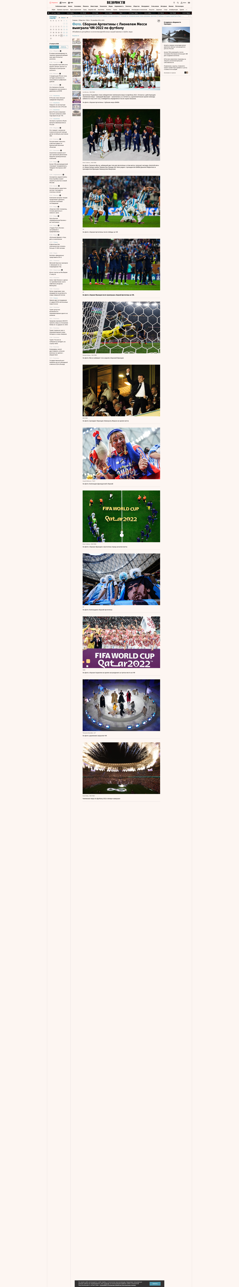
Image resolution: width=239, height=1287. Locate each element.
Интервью (164, 6)
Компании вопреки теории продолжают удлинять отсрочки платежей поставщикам (58, 200)
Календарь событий (53, 17)
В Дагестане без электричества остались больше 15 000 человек (57, 246)
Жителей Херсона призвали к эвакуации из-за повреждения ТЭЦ (58, 265)
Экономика (77, 6)
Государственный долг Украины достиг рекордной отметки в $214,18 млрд (58, 362)
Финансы (86, 6)
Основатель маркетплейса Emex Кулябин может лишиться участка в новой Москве (58, 179)
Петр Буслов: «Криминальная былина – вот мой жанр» (58, 220)
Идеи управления (75, 9)
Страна (115, 9)
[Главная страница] (116, 2)
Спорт (165, 9)
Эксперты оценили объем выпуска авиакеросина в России (57, 122)
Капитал (108, 9)
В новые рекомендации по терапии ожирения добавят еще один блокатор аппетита (58, 56)
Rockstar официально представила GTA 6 (56, 256)
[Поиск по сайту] (178, 3)
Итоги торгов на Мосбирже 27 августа (58, 273)
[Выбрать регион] (174, 3)
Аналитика (101, 9)
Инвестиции (94, 6)
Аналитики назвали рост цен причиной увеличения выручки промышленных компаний (58, 155)
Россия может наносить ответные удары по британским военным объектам (57, 144)
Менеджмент (145, 6)
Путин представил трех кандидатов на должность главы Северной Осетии (58, 293)
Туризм (182, 9)
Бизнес (70, 6)
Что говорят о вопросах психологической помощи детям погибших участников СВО (58, 133)
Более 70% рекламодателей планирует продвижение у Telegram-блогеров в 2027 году (58, 167)
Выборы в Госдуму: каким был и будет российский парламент (177, 16)
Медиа (111, 6)
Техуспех (151, 9)
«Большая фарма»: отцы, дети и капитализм (57, 238)
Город (85, 9)
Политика (128, 6)
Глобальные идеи (60, 6)
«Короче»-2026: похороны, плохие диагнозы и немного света (58, 211)
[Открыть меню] (189, 3)
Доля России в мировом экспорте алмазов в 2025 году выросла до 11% (57, 114)
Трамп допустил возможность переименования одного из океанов (58, 312)
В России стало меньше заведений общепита (57, 99)
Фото (88, 20)
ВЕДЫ (53, 9)
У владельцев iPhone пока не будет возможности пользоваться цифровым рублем (58, 78)
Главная (75, 20)
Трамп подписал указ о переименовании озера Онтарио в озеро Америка (58, 332)
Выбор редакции (77, 16)
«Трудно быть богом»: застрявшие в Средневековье (56, 229)
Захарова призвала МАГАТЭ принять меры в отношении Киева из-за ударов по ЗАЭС (58, 323)
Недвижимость (119, 6)
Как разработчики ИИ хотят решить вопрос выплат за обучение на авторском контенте (58, 67)
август (63, 17)
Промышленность (124, 9)
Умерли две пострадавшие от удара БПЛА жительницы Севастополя (58, 302)
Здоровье (159, 9)
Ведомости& (92, 9)
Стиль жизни (155, 6)
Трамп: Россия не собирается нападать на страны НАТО (57, 341)
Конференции (173, 9)
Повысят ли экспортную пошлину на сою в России (58, 106)
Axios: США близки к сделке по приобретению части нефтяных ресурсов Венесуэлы (58, 282)
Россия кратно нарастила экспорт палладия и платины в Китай (57, 190)
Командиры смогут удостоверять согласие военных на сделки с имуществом (57, 352)
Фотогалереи (179, 6)
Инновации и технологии (139, 9)
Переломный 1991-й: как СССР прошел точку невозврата (101, 16)
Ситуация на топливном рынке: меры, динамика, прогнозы (139, 16)
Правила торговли (62, 9)
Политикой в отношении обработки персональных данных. (118, 1285)
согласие (106, 1283)
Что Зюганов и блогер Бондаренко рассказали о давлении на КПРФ (58, 89)
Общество (136, 6)
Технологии (103, 6)
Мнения (171, 6)
